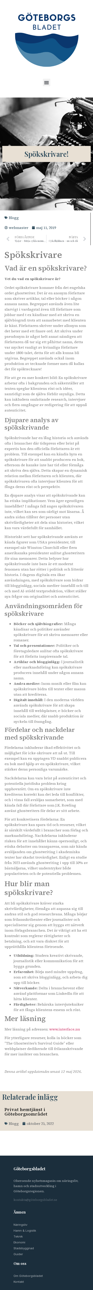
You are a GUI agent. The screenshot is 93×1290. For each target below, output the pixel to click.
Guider (18, 1254)
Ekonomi (19, 1242)
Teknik (18, 1236)
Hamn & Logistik (25, 1230)
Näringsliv (20, 1224)
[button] (46, 82)
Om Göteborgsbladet (28, 1276)
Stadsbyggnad (24, 1248)
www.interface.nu (64, 1029)
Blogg (14, 217)
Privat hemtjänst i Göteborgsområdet (26, 1111)
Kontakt (19, 1281)
